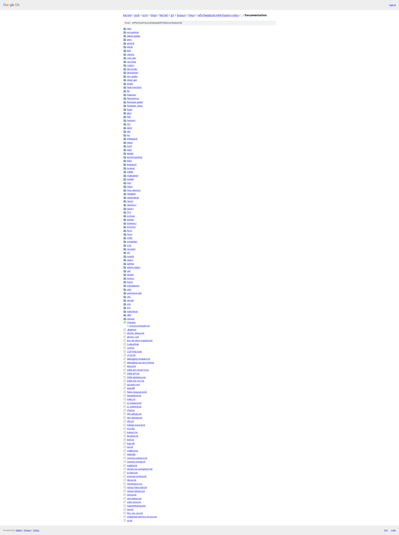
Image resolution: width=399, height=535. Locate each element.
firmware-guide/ (135, 102)
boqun (181, 15)
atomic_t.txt (133, 336)
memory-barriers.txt (137, 458)
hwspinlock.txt (134, 395)
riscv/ (129, 234)
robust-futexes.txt (136, 491)
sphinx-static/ (133, 267)
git (172, 15)
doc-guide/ (132, 76)
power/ (130, 219)
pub (137, 15)
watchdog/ (132, 311)
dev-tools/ (132, 69)
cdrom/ (130, 54)
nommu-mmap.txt (136, 461)
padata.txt (132, 465)
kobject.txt (132, 432)
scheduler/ (132, 241)
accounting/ (133, 32)
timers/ (130, 278)
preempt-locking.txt (137, 476)
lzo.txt (130, 446)
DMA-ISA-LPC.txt (135, 380)
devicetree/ (132, 72)
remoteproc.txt (134, 483)
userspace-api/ (134, 293)
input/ (130, 142)
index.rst (131, 399)
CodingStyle (133, 344)
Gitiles (19, 530)
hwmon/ (131, 120)
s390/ (130, 237)
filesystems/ (133, 98)
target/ (130, 274)
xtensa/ (131, 318)
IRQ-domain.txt (134, 417)
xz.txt (129, 520)
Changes (131, 322)
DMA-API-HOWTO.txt (138, 369)
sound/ (130, 256)
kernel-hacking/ (134, 157)
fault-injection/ (134, 87)
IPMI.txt (131, 410)
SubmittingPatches (136, 505)
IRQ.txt (130, 421)
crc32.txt (131, 355)
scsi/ (129, 245)
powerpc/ (132, 223)
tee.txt (130, 509)
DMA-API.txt (133, 373)
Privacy (27, 530)
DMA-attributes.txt (136, 377)
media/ (130, 179)
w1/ (129, 307)
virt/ (129, 296)
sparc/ (130, 259)
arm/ (129, 39)
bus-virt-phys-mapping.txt (140, 340)
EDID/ (130, 83)
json (393, 530)
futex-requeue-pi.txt (137, 391)
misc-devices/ (134, 190)
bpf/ (129, 50)
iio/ (128, 135)
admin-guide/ (133, 35)
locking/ (131, 168)
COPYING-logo (134, 351)
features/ (131, 94)
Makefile (131, 454)
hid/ (129, 116)
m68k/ (130, 171)
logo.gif (131, 443)
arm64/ (130, 43)
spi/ (129, 271)
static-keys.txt (134, 502)
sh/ (128, 252)
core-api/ (131, 57)
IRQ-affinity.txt (134, 413)
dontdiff (131, 388)
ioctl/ (129, 146)
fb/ (128, 91)
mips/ (130, 186)
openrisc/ (131, 204)
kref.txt (130, 439)
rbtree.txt (131, 480)
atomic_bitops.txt (135, 333)
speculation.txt (134, 498)
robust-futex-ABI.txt (137, 487)
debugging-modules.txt (138, 358)
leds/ (129, 160)
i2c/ (129, 124)
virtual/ (130, 300)
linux (153, 15)
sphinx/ (130, 263)
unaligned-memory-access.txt (142, 516)
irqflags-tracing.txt (136, 424)
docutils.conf (133, 384)
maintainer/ (133, 175)
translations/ (133, 285)
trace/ (130, 281)
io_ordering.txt (134, 406)
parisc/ (130, 208)
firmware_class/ (135, 105)
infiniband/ (132, 138)
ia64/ (129, 127)
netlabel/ (131, 193)
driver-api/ (132, 79)
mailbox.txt (132, 450)
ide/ (129, 131)
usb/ (129, 289)
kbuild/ (130, 153)
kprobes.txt (132, 435)
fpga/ (129, 109)
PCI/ (129, 212)
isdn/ (129, 149)
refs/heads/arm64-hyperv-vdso (218, 15)
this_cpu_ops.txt (135, 513)
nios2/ (130, 201)
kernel (127, 15)
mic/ (129, 182)
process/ (131, 226)
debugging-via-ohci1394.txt (140, 362)
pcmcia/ (131, 215)
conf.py (130, 347)
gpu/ (129, 113)
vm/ (129, 304)
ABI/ (129, 28)
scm (145, 15)
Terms (36, 530)
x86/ (129, 315)
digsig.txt (131, 366)
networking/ (133, 197)
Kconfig (131, 428)
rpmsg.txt (132, 494)
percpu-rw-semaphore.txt (140, 468)
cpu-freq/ (131, 61)
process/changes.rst (140, 325)
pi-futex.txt (132, 472)
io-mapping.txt (134, 402)
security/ (131, 249)
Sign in (392, 4)
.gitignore (131, 329)
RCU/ (129, 230)
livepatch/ (132, 164)
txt (386, 530)
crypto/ (130, 65)
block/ (130, 46)
